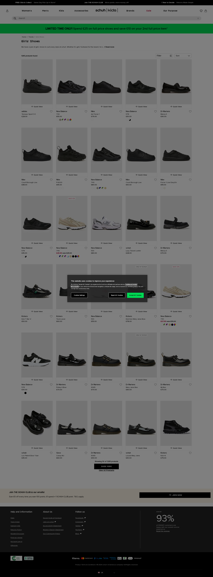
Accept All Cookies (135, 295)
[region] (107, 288)
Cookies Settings (79, 295)
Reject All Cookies (117, 295)
